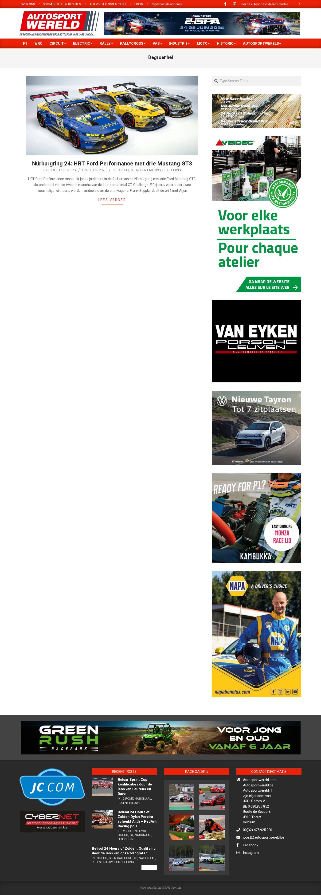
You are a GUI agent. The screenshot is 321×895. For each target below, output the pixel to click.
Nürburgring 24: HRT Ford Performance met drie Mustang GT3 (112, 163)
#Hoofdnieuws (134, 851)
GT (133, 170)
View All (149, 887)
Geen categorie (121, 878)
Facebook (250, 865)
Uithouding (171, 170)
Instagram (251, 873)
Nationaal (143, 818)
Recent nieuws (148, 170)
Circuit (123, 170)
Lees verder (112, 200)
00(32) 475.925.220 (257, 850)
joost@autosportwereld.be (263, 858)
